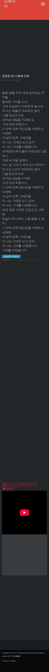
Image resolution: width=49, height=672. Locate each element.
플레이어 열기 (11, 484)
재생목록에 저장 (29, 484)
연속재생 (9, 489)
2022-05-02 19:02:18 (12, 80)
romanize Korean (11, 256)
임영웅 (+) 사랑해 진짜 (15, 76)
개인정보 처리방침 (9, 661)
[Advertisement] (24, 46)
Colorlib (17, 656)
